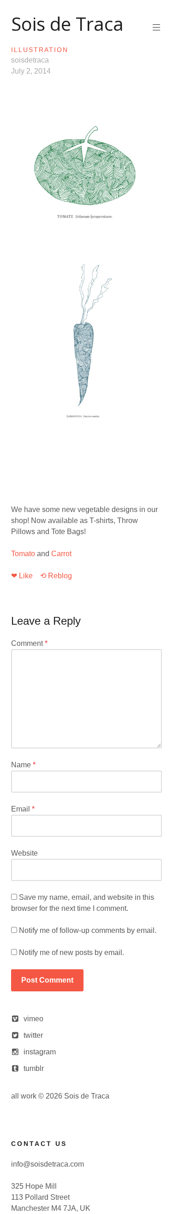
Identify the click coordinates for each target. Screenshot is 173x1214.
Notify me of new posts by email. (71, 952)
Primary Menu (156, 27)
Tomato (23, 554)
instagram (40, 1052)
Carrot (61, 554)
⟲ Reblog (56, 576)
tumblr (34, 1068)
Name (23, 765)
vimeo (33, 1019)
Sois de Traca (67, 23)
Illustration (39, 49)
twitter (33, 1035)
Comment (29, 643)
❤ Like (22, 576)
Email (23, 809)
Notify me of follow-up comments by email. (87, 930)
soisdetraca (30, 60)
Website (24, 853)
